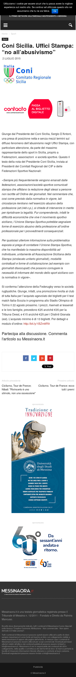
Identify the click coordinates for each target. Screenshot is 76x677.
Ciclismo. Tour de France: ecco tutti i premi (56, 387)
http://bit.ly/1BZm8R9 (37, 323)
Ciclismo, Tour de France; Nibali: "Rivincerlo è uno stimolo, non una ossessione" (19, 389)
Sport (5, 39)
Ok (55, 11)
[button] (71, 25)
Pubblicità (38, 666)
